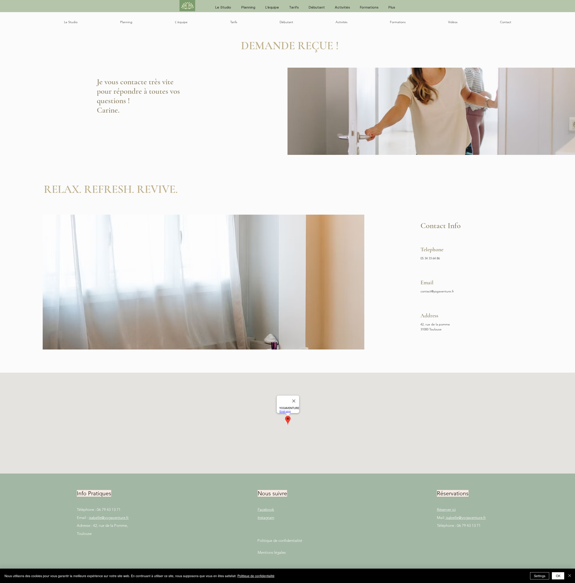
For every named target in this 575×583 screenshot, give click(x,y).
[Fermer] (569, 575)
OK (558, 576)
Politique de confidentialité (255, 576)
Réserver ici (446, 509)
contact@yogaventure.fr (437, 291)
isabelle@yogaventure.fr (109, 517)
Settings (539, 576)
